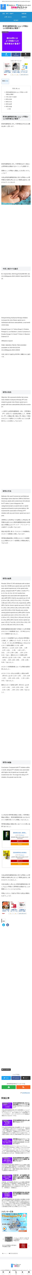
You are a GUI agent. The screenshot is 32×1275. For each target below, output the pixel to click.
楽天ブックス (20, 841)
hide (7, 81)
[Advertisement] (16, 145)
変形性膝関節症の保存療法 (19, 852)
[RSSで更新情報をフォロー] (23, 1087)
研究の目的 (9, 99)
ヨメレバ (22, 835)
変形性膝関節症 (6, 1069)
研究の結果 (9, 104)
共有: (9, 109)
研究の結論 (9, 106)
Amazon (20, 844)
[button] (28, 588)
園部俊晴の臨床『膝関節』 (19, 832)
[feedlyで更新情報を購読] (9, 1087)
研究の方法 (9, 101)
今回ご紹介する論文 (11, 96)
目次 (13, 88)
